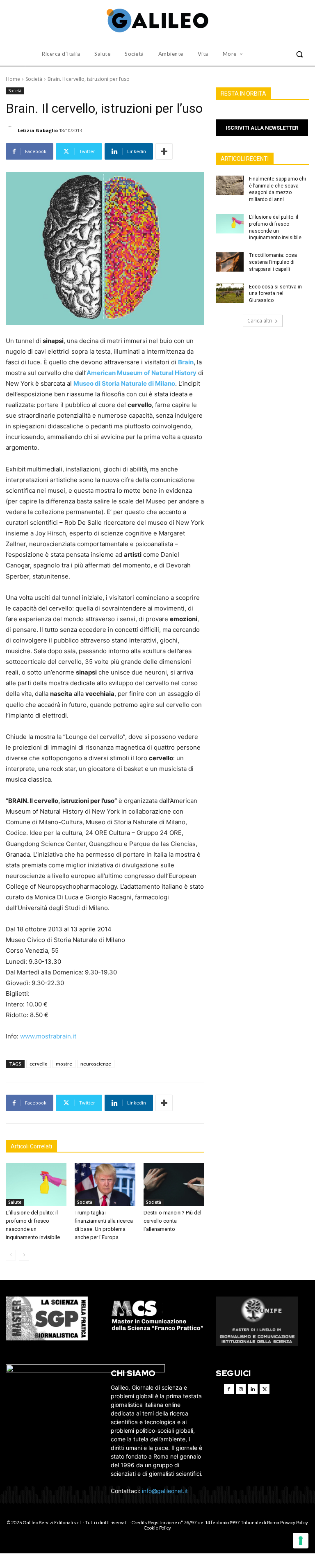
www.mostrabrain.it (48, 1036)
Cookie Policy (157, 1528)
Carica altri (259, 320)
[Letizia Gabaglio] (11, 130)
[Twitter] (264, 1389)
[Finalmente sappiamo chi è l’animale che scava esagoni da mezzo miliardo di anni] (230, 185)
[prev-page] (11, 1255)
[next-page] (24, 1255)
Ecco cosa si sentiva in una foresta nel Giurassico (275, 294)
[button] (299, 54)
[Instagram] (241, 1389)
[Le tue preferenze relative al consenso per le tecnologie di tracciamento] (300, 1540)
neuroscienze (95, 1064)
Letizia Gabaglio (38, 130)
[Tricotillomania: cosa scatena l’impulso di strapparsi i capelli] (230, 262)
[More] (164, 151)
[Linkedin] (253, 1389)
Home (13, 78)
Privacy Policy (294, 1522)
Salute (14, 1202)
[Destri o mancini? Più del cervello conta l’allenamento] (174, 1184)
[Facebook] (229, 1389)
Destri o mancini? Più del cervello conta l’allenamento (172, 1221)
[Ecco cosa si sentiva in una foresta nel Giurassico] (230, 293)
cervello (39, 1064)
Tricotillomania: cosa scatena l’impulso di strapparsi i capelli (273, 262)
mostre (64, 1064)
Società (33, 78)
